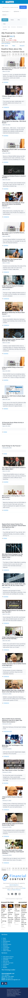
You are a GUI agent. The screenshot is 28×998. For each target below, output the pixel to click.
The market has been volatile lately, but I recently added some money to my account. (13, 103)
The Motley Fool (6, 107)
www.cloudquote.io (14, 885)
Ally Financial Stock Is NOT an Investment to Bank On (14, 150)
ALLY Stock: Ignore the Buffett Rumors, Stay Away (13, 233)
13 (13, 54)
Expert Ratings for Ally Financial (12, 446)
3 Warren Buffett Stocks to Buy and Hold (12, 797)
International (19, 27)
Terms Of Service (16, 889)
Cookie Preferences (16, 993)
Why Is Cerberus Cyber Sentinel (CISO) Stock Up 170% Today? (13, 339)
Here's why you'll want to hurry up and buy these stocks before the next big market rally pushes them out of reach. (14, 645)
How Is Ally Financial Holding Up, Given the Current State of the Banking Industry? (13, 204)
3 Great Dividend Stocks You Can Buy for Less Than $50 (13, 611)
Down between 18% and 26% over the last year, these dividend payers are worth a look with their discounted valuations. (14, 619)
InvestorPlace (6, 82)
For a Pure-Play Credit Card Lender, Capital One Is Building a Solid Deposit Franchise (13, 851)
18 (26, 54)
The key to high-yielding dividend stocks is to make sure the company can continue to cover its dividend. (14, 294)
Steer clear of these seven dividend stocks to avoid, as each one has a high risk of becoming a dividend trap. (14, 184)
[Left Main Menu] (2, 2)
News (9, 27)
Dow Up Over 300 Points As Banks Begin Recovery (13, 396)
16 (21, 54)
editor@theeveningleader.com (12, 979)
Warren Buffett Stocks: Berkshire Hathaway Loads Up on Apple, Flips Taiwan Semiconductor (12, 720)
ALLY (12, 36)
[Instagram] (19, 894)
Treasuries (5, 29)
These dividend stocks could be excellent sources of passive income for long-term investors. (14, 832)
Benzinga (5, 453)
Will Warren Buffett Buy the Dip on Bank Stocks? (13, 313)
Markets (5, 19)
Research (22, 45)
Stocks (12, 19)
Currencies (13, 27)
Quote (6, 45)
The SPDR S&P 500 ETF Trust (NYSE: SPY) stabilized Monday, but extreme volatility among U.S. (14, 534)
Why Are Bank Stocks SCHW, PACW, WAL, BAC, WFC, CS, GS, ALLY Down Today (14, 584)
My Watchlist (16, 11)
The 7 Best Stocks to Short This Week (13, 770)
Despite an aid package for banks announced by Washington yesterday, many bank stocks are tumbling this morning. (14, 592)
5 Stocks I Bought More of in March (12, 96)
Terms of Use (9, 992)
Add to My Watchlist (5, 43)
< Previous (4, 54)
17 (23, 54)
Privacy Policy (14, 992)
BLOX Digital (13, 995)
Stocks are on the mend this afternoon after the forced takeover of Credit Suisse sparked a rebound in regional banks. (14, 404)
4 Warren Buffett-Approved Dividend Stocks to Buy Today (12, 824)
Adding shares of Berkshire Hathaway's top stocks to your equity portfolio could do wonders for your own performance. (14, 805)
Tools (4, 23)
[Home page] (10, 2)
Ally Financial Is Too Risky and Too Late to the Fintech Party (14, 68)
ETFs (19, 19)
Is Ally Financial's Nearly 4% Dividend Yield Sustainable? (12, 286)
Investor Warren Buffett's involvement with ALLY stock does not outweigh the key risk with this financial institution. (14, 241)
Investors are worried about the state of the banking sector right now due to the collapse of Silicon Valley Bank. (14, 267)
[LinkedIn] (15, 894)
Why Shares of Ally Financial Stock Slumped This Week (12, 260)
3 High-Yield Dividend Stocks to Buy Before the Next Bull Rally (12, 637)
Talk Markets (6, 408)
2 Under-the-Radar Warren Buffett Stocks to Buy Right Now (14, 664)
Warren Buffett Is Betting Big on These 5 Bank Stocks (13, 496)
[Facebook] (12, 894)
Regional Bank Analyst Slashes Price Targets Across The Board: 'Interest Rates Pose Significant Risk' (14, 525)
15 (18, 54)
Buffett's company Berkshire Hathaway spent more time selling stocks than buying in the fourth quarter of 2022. (14, 698)
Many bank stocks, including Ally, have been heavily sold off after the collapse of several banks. (14, 212)
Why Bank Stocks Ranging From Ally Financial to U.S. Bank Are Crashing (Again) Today (12, 555)
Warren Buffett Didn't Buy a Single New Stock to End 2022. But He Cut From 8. (13, 691)
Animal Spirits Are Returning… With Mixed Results (14, 121)
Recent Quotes (5, 11)
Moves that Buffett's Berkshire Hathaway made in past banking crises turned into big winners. (14, 321)
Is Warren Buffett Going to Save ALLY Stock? (12, 368)
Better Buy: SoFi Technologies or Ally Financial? (12, 746)
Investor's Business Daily (8, 731)
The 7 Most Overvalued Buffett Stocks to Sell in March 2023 (14, 468)
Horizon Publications (16, 989)
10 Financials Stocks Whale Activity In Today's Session (13, 423)
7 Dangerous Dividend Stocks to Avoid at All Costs (14, 176)
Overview (5, 27)
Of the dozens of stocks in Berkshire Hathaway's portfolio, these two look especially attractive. (12, 672)
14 (15, 54)
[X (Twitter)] (8, 894)
